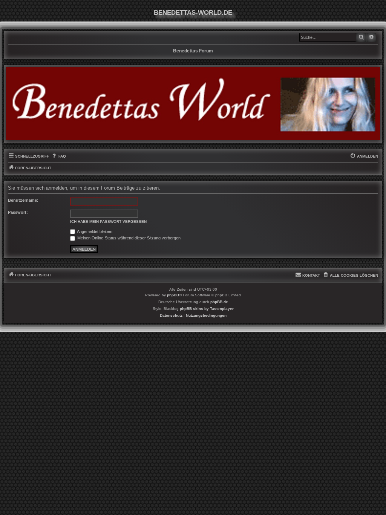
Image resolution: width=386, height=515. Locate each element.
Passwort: (18, 212)
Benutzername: (23, 200)
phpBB (173, 295)
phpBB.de (219, 302)
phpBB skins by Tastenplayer (207, 309)
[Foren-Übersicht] (193, 103)
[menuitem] (58, 156)
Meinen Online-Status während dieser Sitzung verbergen (128, 238)
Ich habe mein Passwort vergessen (108, 221)
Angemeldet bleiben (94, 231)
